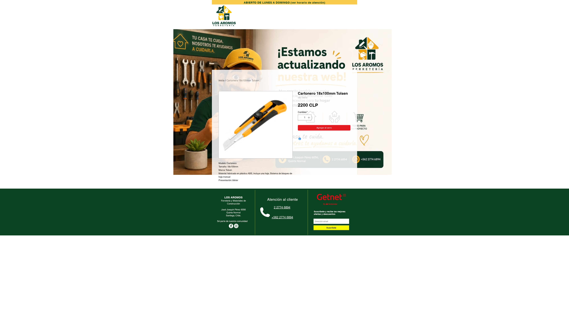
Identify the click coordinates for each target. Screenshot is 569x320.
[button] (284, 2)
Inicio (221, 80)
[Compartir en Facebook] (300, 139)
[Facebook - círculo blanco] (231, 226)
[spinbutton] (304, 117)
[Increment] (309, 117)
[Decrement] (300, 117)
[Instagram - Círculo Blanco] (236, 226)
